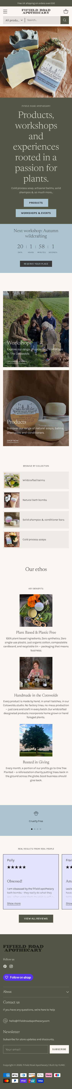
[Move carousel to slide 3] (37, 829)
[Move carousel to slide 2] (34, 829)
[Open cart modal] (66, 11)
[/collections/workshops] (36, 329)
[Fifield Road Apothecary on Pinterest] (5, 967)
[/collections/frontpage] (36, 408)
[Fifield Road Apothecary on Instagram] (11, 967)
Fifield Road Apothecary (35, 1065)
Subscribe (59, 1049)
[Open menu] (5, 11)
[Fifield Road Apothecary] (36, 11)
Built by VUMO (57, 1065)
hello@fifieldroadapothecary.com (29, 1021)
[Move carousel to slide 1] (31, 829)
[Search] (64, 20)
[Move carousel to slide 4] (40, 829)
